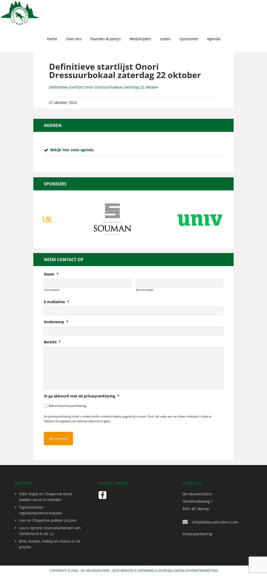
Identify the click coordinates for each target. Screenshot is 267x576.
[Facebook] (102, 495)
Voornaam (51, 290)
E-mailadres (56, 301)
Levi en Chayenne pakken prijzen (48, 520)
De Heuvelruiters (95, 570)
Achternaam (145, 290)
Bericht (52, 342)
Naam (51, 274)
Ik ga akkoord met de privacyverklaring (81, 396)
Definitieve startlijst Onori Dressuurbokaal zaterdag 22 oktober (104, 87)
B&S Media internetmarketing (193, 570)
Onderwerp (56, 322)
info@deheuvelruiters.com (215, 522)
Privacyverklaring (197, 533)
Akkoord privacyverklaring (67, 405)
